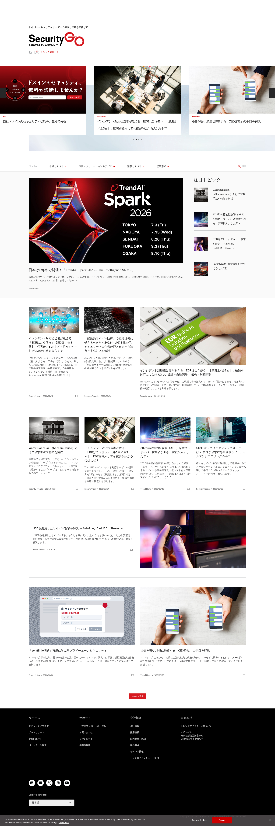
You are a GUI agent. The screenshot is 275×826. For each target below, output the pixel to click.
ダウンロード (86, 738)
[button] (3, 93)
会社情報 (134, 726)
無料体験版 (85, 745)
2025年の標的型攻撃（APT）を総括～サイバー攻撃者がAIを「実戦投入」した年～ (229, 219)
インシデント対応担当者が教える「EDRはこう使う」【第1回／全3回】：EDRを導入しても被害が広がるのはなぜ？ (109, 454)
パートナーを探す (37, 745)
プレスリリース (36, 732)
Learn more (64, 822)
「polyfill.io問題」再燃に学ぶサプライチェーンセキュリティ (68, 650)
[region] (137, 820)
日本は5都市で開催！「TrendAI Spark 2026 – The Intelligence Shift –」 (82, 270)
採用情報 (134, 732)
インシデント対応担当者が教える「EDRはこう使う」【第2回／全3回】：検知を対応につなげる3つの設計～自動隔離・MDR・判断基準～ (192, 372)
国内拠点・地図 (138, 738)
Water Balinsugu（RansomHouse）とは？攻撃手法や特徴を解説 (229, 194)
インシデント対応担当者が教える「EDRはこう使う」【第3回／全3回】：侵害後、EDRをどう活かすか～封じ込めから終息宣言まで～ (53, 344)
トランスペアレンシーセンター (145, 758)
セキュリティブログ (39, 726)
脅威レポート (35, 738)
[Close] (269, 820)
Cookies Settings (199, 820)
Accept (222, 820)
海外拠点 (134, 745)
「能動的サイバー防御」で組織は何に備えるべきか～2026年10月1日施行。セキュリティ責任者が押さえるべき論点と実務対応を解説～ (109, 344)
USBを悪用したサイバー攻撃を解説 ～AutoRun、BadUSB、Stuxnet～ (229, 243)
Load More (137, 696)
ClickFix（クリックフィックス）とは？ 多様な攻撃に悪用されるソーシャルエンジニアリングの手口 (221, 452)
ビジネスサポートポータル (92, 726)
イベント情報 (137, 751)
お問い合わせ (86, 732)
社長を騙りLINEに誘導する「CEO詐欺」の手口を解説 (175, 650)
